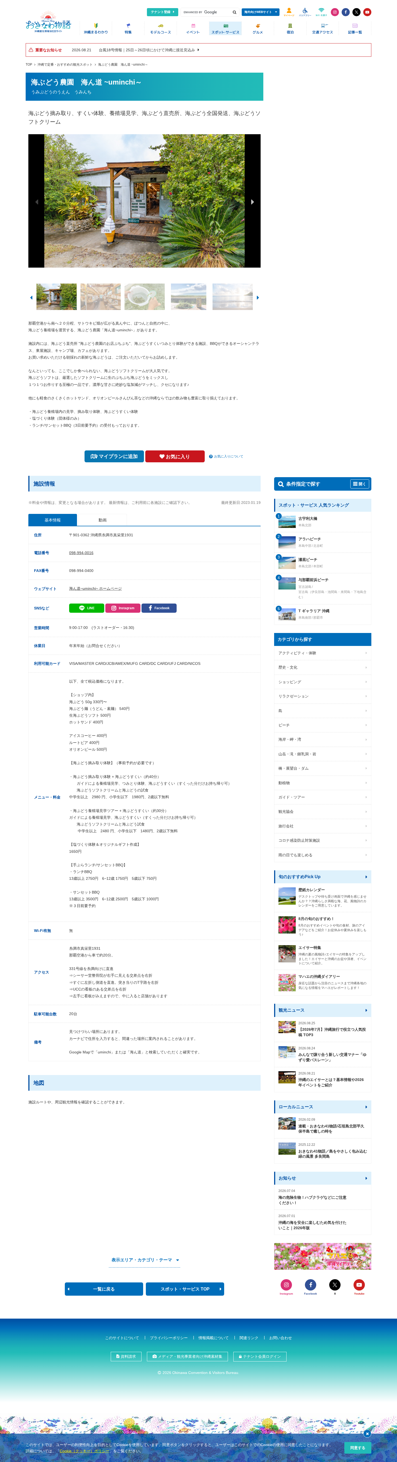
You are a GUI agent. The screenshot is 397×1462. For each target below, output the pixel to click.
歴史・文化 (287, 667)
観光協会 (286, 811)
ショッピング (289, 682)
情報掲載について (213, 1338)
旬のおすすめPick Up (300, 876)
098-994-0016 (81, 553)
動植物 (284, 783)
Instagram (126, 608)
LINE (91, 608)
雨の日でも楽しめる (295, 855)
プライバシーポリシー (169, 1338)
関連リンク (249, 1338)
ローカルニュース (296, 1106)
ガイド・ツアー (291, 797)
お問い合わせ (280, 1338)
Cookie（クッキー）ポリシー (84, 1451)
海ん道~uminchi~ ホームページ (95, 588)
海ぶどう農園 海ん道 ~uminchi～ (123, 64)
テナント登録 (160, 12)
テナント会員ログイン (262, 1356)
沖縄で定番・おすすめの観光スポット (65, 64)
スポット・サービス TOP (185, 1289)
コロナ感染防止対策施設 (299, 840)
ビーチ (284, 725)
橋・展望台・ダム (293, 768)
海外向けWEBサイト (258, 12)
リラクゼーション (293, 696)
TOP (29, 64)
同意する (357, 1448)
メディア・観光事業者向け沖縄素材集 (190, 1356)
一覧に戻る (104, 1289)
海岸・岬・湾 (289, 739)
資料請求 (128, 1356)
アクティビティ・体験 (297, 653)
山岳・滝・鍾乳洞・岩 (297, 754)
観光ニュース (292, 1010)
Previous (36, 202)
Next (252, 202)
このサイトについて (122, 1338)
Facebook (162, 608)
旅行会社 (286, 826)
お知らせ (287, 1178)
